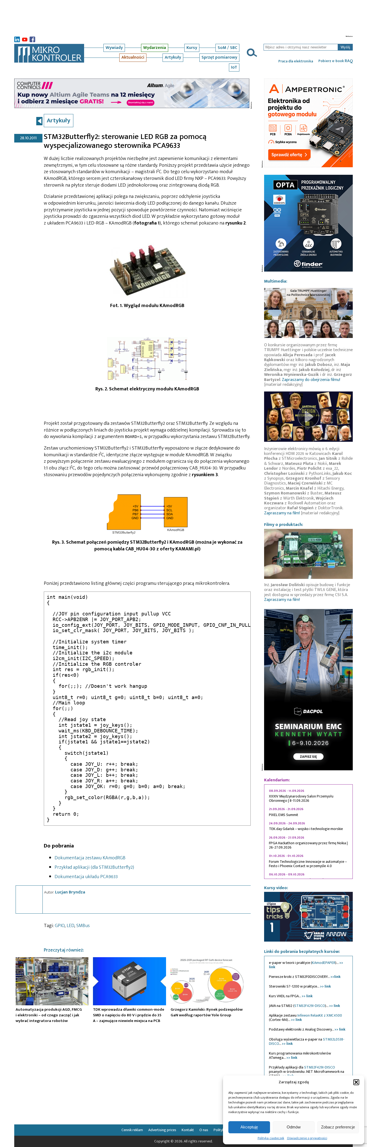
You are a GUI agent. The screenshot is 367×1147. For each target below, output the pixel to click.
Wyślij (345, 47)
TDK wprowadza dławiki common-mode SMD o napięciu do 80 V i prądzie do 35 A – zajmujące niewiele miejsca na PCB (128, 1015)
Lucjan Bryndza (70, 892)
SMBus (83, 926)
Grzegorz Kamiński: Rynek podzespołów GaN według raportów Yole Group (207, 1012)
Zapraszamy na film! (282, 513)
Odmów (294, 1127)
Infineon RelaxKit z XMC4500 (319, 1015)
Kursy (191, 47)
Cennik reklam (132, 1130)
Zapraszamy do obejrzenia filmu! (311, 379)
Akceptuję (249, 1127)
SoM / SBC (227, 47)
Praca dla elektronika (295, 61)
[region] (308, 832)
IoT (234, 67)
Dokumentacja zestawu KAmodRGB (90, 858)
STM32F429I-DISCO (309, 1006)
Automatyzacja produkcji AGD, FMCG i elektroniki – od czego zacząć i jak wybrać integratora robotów (49, 1015)
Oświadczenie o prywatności (307, 1138)
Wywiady (114, 47)
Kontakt (188, 1130)
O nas (203, 1130)
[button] (356, 1082)
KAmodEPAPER (323, 963)
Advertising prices (162, 1130)
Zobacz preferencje (338, 1127)
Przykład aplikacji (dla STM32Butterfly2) (94, 867)
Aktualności (132, 57)
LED (70, 926)
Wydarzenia (154, 47)
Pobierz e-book (335, 61)
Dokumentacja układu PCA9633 (86, 877)
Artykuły (173, 57)
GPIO (59, 926)
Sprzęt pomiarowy (219, 57)
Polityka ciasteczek (271, 1138)
